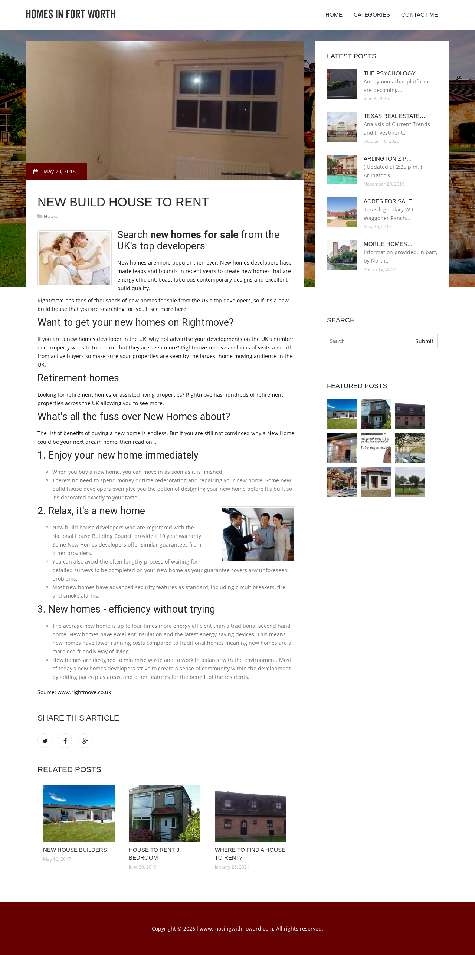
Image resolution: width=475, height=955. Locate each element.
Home (334, 15)
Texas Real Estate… (394, 116)
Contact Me (419, 15)
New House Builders (75, 850)
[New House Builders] (80, 813)
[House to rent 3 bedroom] (166, 813)
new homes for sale (194, 235)
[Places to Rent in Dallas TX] (342, 482)
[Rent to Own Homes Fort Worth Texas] (376, 448)
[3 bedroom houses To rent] (376, 482)
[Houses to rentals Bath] (410, 482)
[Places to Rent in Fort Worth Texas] (410, 448)
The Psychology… (392, 73)
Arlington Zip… (388, 158)
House (51, 216)
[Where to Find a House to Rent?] (252, 813)
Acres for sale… (390, 201)
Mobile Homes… (388, 244)
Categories (372, 15)
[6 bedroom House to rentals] (342, 448)
